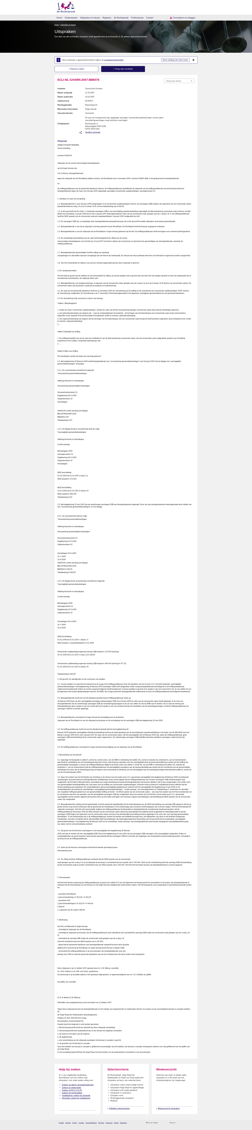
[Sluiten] (193, 60)
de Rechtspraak (121, 18)
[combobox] (179, 81)
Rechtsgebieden (64, 105)
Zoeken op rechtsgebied (72, 1093)
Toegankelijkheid (91, 1123)
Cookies (81, 1123)
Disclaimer (123, 1123)
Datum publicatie (65, 97)
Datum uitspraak (64, 93)
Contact (149, 18)
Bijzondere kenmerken (67, 109)
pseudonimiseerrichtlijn (114, 60)
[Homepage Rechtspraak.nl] (65, 7)
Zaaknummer (63, 101)
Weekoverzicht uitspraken (169, 1108)
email (164, 1122)
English (61, 1123)
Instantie (61, 88)
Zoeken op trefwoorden (71, 1087)
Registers (107, 18)
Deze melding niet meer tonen (175, 60)
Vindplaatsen (63, 124)
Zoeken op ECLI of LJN (72, 1090)
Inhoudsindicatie (65, 113)
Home (59, 18)
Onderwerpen (71, 18)
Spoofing (101, 1123)
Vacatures (109, 1123)
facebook (181, 1122)
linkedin (189, 1122)
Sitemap (68, 1123)
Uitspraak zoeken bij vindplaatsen (76, 1098)
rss (160, 1122)
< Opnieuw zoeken (76, 69)
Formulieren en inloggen (184, 18)
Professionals (137, 18)
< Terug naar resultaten (123, 69)
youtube (193, 1122)
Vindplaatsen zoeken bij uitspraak (76, 1095)
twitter (177, 1122)
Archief (116, 1123)
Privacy (74, 1123)
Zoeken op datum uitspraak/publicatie (77, 1085)
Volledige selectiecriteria (119, 1108)
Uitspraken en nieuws (90, 18)
